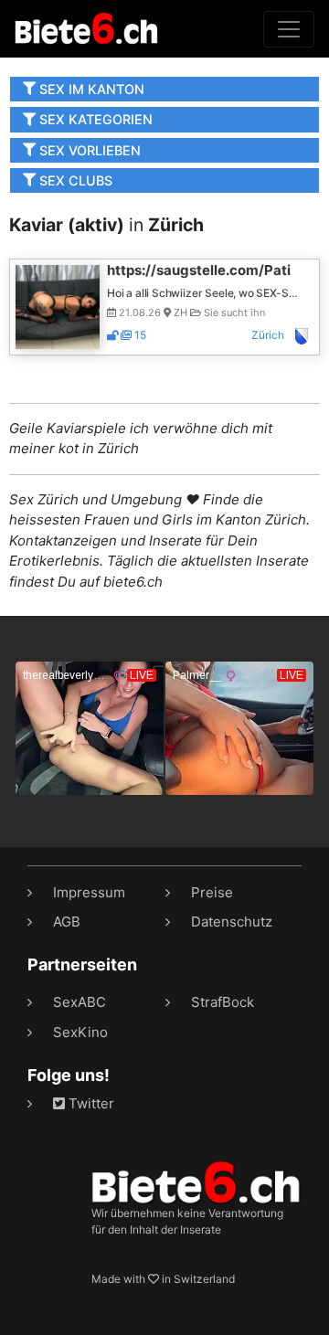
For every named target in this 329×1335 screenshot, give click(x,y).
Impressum (89, 892)
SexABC (79, 1002)
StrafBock (222, 1002)
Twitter (89, 1103)
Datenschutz (231, 921)
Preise (212, 892)
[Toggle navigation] (288, 29)
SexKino (80, 1032)
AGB (66, 921)
